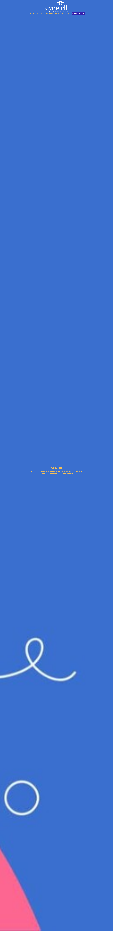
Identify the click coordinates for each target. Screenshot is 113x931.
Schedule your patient (78, 13)
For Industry (50, 13)
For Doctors (39, 13)
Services (67, 13)
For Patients (31, 13)
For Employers (59, 13)
